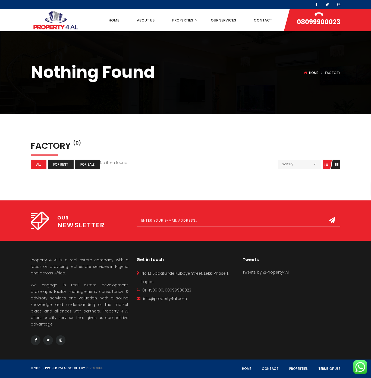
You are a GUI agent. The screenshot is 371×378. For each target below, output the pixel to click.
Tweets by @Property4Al (266, 272)
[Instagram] (338, 4)
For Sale (87, 164)
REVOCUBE (94, 368)
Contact (270, 368)
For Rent (60, 164)
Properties (298, 368)
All (38, 164)
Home (313, 72)
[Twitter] (48, 340)
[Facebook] (316, 4)
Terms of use (329, 368)
